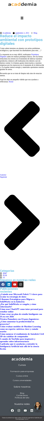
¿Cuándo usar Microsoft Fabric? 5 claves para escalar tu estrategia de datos (21, 295)
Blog (35, 33)
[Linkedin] (9, 284)
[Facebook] (12, 410)
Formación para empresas (22, 371)
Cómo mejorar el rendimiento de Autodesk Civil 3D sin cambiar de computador (22, 335)
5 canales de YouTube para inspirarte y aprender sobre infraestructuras (17, 340)
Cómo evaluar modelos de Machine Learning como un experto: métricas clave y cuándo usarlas (20, 329)
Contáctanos (22, 395)
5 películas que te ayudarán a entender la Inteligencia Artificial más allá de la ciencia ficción (19, 346)
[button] (22, 18)
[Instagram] (20, 284)
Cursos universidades (22, 380)
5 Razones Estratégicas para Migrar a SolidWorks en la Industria (17, 300)
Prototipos (35, 54)
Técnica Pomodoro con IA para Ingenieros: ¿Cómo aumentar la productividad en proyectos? (19, 321)
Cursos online (22, 376)
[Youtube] (15, 284)
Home (11, 82)
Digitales (3, 57)
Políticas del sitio (22, 398)
